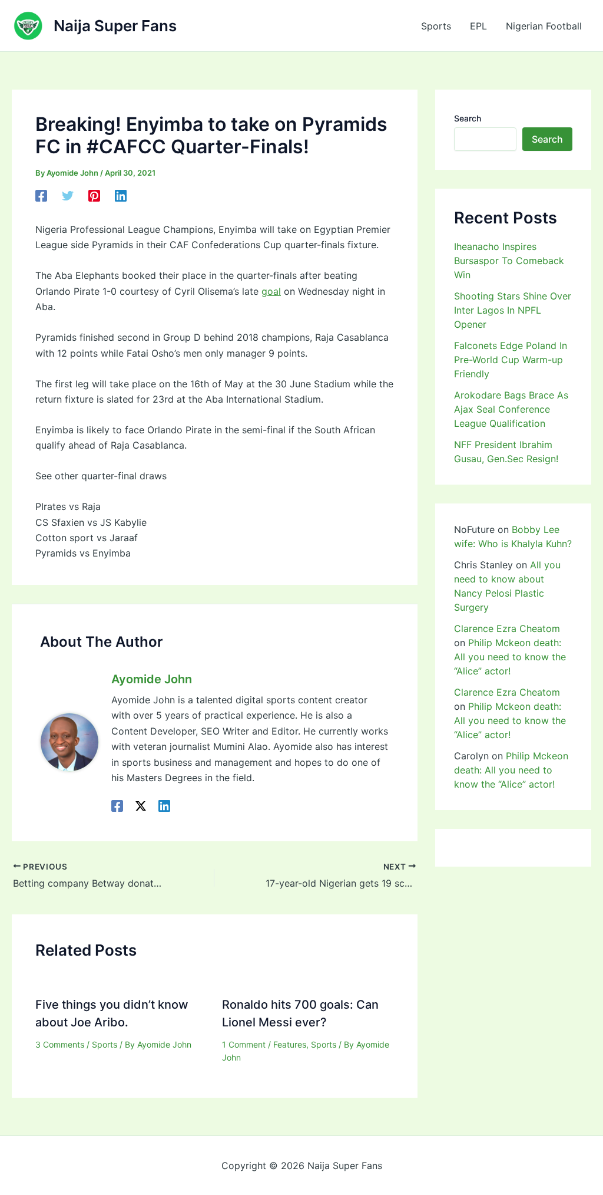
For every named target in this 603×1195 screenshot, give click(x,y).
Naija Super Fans (115, 26)
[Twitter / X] (141, 805)
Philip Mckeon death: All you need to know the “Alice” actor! (510, 657)
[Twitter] (68, 195)
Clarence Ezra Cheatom (507, 628)
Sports (436, 26)
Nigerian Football (544, 26)
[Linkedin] (121, 195)
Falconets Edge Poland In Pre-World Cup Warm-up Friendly (510, 360)
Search (467, 118)
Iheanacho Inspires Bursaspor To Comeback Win (509, 261)
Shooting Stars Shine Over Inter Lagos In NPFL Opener (512, 310)
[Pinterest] (94, 195)
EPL (478, 26)
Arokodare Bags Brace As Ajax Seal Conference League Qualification (511, 409)
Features (289, 1044)
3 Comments (59, 1044)
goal (271, 291)
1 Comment (244, 1044)
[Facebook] (41, 195)
